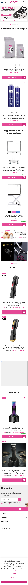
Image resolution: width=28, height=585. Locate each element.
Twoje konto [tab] (4, 521)
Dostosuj (13, 577)
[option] (10, 212)
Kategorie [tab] (4, 525)
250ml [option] (11, 112)
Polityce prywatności (18, 570)
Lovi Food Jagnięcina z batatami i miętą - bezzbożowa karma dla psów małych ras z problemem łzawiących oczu (14, 69)
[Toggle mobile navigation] (2, 2)
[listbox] (14, 65)
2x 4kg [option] (17, 64)
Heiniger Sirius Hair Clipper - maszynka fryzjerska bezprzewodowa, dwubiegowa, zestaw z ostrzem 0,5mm (14, 304)
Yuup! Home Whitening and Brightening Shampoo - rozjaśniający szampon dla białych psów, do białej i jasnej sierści (14, 117)
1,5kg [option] (10, 64)
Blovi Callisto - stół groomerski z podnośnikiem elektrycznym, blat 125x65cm (14, 217)
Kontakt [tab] (3, 513)
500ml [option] (16, 112)
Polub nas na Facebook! (12, 509)
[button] (25, 34)
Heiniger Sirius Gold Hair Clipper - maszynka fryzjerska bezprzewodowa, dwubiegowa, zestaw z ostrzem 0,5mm (14, 347)
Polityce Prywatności (5, 503)
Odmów (14, 573)
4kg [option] (13, 64)
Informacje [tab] (4, 517)
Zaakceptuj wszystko (13, 582)
